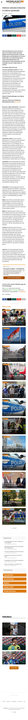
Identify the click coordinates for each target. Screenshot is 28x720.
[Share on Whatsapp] (14, 36)
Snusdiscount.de (11, 709)
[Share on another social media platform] (23, 36)
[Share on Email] (19, 36)
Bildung (5, 382)
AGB (24, 701)
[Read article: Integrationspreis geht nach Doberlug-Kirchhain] (14, 353)
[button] (14, 629)
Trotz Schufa (10, 708)
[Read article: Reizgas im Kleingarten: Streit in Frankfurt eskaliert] (14, 462)
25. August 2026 (7, 324)
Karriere (3, 701)
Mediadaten (14, 701)
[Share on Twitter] (9, 36)
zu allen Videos (14, 667)
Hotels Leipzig (17, 709)
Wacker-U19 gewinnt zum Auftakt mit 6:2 (13, 564)
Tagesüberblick (8, 575)
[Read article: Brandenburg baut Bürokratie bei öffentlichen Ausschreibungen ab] (14, 335)
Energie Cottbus (9, 587)
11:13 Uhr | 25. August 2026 (11, 549)
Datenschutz (20, 701)
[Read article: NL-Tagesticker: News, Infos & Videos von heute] (14, 317)
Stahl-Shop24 (21, 708)
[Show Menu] (1, 2)
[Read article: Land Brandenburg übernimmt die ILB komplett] (14, 444)
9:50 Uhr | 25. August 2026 (11, 561)
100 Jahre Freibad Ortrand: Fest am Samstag (14, 551)
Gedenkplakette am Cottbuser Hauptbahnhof (14, 560)
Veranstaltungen (9, 579)
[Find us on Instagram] (13, 712)
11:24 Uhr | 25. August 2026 (11, 544)
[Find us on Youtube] (15, 712)
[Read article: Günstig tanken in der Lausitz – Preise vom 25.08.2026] (14, 371)
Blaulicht (5, 400)
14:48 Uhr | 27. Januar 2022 (7, 13)
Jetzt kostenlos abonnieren (14, 277)
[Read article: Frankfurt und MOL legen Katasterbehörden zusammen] (14, 480)
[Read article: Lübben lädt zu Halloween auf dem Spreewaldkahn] (14, 498)
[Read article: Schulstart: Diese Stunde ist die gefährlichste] (14, 389)
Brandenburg (6, 310)
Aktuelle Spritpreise (10, 591)
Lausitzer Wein (16, 708)
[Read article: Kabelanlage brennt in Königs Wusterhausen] (14, 426)
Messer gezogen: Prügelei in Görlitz (12, 413)
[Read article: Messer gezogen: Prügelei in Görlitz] (14, 407)
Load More (14, 528)
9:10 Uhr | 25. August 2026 (11, 565)
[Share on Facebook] (4, 36)
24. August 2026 (7, 450)
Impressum (9, 701)
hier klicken (17, 102)
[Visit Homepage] (15, 2)
